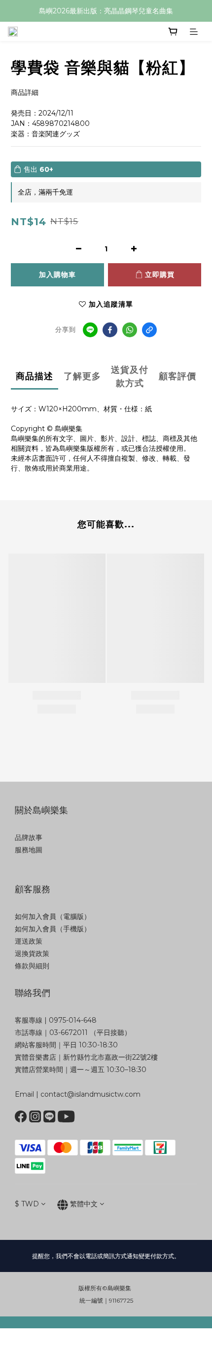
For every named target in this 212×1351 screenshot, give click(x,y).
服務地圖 (28, 849)
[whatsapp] (129, 329)
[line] (90, 329)
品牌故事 (28, 837)
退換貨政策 (32, 953)
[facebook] (110, 329)
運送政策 (28, 941)
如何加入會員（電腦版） (53, 916)
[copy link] (149, 329)
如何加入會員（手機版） (53, 928)
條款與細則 (32, 965)
